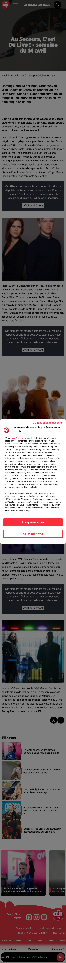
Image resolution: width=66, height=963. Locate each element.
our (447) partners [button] (20, 437)
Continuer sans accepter (48, 422)
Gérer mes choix (33, 533)
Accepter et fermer (33, 522)
